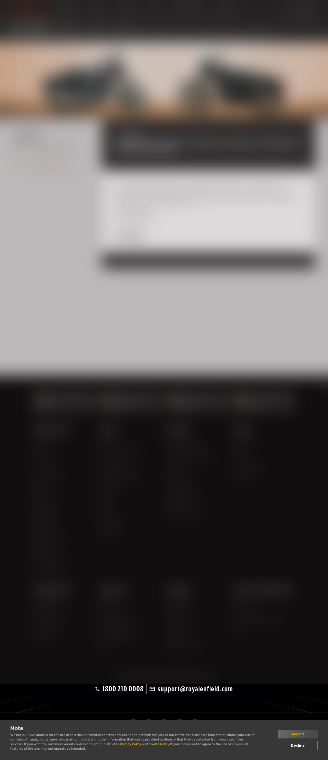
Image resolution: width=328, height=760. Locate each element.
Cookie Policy (159, 744)
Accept (298, 734)
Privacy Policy (131, 744)
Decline (298, 745)
